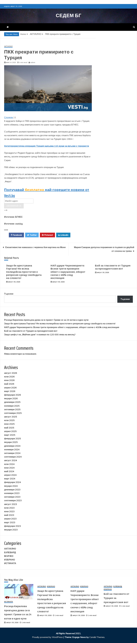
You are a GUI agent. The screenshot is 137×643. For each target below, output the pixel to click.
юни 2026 (9, 380)
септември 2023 (13, 500)
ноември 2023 (12, 493)
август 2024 (10, 460)
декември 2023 (12, 489)
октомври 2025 (12, 409)
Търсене (8, 293)
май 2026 (9, 383)
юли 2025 (9, 420)
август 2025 (10, 416)
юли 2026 (9, 376)
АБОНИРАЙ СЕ (13, 206)
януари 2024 (11, 486)
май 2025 (9, 427)
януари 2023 (11, 529)
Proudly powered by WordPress (47, 637)
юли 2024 (9, 464)
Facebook (17, 235)
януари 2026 (11, 398)
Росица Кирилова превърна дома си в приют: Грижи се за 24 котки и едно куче (46, 320)
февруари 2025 (12, 438)
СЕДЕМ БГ (68, 15)
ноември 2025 (12, 405)
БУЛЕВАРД (10, 552)
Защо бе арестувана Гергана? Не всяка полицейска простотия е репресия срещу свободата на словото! (24, 272)
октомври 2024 (12, 453)
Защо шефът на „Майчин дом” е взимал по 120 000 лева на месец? (39, 334)
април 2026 (10, 387)
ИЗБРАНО (9, 559)
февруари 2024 (12, 482)
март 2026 (9, 391)
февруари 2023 (12, 526)
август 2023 (10, 504)
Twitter (33, 235)
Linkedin (64, 235)
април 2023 (10, 518)
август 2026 (10, 373)
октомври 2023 (12, 496)
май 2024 (9, 471)
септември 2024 (13, 456)
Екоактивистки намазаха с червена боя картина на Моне (35, 247)
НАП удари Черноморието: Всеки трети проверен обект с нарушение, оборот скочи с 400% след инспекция (68, 272)
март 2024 (9, 478)
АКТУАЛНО (8, 46)
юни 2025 (9, 424)
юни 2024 (9, 467)
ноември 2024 (12, 449)
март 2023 (9, 522)
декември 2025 (12, 402)
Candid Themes (96, 637)
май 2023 (9, 515)
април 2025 (10, 431)
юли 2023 (9, 507)
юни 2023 (9, 511)
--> (13, 217)
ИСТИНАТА (10, 563)
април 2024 (10, 475)
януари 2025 (11, 442)
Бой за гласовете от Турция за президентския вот (113, 267)
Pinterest (48, 235)
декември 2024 (12, 446)
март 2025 (9, 435)
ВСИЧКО (8, 556)
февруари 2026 (12, 394)
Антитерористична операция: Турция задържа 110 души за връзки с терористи (46, 146)
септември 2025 (13, 413)
